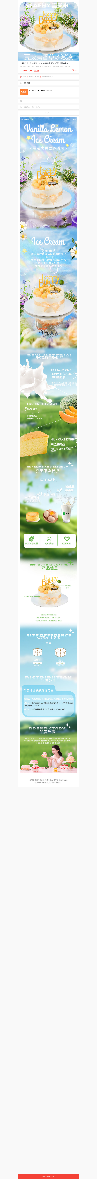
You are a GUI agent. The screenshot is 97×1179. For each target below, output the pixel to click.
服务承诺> (48, 90)
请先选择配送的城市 (48, 1176)
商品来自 (37, 90)
